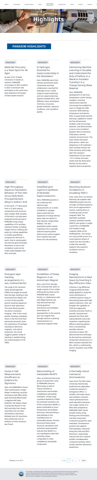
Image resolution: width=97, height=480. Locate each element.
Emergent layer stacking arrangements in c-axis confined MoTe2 (16, 278)
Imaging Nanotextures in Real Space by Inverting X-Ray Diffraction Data (80, 278)
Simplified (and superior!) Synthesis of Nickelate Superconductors (47, 191)
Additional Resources (50, 4)
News (72, 4)
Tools (40, 4)
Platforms (16, 4)
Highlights (62, 4)
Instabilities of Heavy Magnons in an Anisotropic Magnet (48, 277)
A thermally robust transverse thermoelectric (79, 374)
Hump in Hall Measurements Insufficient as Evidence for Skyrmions (13, 377)
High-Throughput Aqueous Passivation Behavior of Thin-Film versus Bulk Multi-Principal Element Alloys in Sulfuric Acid (16, 194)
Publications (29, 4)
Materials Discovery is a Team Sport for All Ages (16, 70)
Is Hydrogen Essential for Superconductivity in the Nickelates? (48, 72)
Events (80, 4)
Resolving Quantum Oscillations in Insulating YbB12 (79, 189)
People (90, 4)
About (7, 4)
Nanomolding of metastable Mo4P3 (47, 373)
